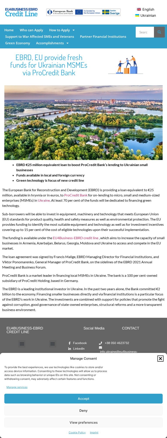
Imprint (94, 432)
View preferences (84, 422)
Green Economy (17, 43)
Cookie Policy (77, 432)
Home (9, 30)
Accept (83, 399)
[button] (160, 358)
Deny (83, 410)
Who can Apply (31, 30)
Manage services (17, 387)
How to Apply (59, 30)
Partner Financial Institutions (103, 36)
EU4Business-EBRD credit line (75, 238)
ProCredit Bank (76, 195)
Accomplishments (50, 43)
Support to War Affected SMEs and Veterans (39, 36)
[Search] (159, 32)
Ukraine (44, 200)
